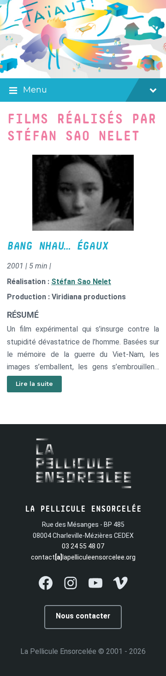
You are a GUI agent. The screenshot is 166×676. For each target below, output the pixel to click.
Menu (35, 90)
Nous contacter (83, 616)
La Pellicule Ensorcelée (58, 651)
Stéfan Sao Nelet (81, 281)
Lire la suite (34, 383)
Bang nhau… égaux (57, 246)
